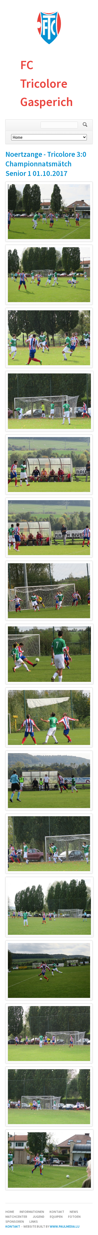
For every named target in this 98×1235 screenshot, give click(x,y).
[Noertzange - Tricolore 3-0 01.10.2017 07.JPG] (49, 590)
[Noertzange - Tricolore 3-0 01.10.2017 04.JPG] (49, 401)
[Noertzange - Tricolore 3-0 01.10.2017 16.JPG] (49, 1160)
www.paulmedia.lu (64, 1226)
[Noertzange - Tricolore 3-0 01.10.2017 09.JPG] (49, 717)
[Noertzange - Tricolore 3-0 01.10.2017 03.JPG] (49, 337)
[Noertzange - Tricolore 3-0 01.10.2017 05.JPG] (49, 464)
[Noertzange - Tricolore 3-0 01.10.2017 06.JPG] (49, 527)
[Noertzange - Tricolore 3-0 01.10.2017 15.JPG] (49, 1096)
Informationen (32, 1212)
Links (33, 1221)
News (74, 1212)
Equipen (56, 1217)
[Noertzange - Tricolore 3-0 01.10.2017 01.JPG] (49, 211)
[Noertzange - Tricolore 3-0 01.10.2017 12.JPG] (49, 907)
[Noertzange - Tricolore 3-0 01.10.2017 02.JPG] (49, 274)
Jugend (38, 1217)
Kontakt (57, 1212)
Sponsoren (14, 1221)
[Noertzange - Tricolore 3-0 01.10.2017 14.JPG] (49, 1033)
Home (9, 1212)
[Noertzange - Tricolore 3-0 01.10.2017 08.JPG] (49, 654)
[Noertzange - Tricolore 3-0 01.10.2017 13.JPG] (49, 970)
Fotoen (74, 1217)
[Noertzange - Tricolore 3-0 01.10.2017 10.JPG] (49, 780)
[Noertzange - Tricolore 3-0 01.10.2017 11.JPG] (49, 843)
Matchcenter (16, 1217)
